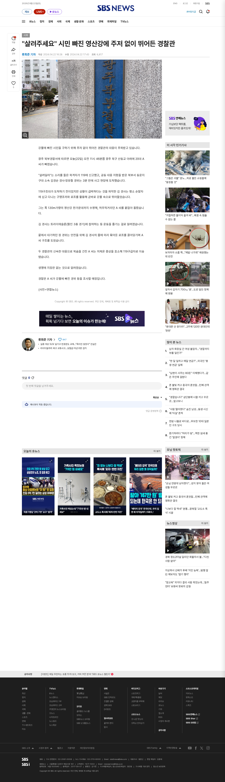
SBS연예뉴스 (191, 714)
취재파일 (111, 21)
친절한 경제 (108, 701)
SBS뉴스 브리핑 (83, 719)
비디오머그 (135, 688)
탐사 (106, 727)
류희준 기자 (45, 339)
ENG (175, 3)
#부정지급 (191, 11)
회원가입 (196, 3)
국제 (67, 21)
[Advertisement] (91, 430)
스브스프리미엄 (192, 688)
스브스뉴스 (135, 713)
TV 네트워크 (27, 725)
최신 (24, 693)
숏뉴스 (161, 705)
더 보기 (156, 450)
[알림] (208, 11)
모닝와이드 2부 (55, 705)
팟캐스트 (189, 697)
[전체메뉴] (23, 21)
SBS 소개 (28, 748)
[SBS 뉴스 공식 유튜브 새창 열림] (189, 748)
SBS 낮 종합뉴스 (83, 723)
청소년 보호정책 (159, 766)
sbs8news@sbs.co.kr (118, 759)
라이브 (161, 701)
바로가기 (162, 688)
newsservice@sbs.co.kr (113, 764)
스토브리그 (135, 705)
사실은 (106, 693)
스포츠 (91, 21)
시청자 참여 (45, 748)
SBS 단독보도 (109, 697)
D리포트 (107, 709)
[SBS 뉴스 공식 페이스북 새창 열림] (195, 748)
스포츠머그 (135, 693)
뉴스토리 (52, 721)
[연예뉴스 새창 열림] (187, 123)
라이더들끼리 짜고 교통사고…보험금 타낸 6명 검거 (63, 348)
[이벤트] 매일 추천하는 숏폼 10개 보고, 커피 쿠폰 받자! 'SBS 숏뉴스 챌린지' (75, 673)
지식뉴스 (189, 693)
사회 (59, 21)
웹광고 (60, 748)
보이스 (79, 715)
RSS (160, 717)
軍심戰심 (80, 693)
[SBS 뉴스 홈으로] (116, 8)
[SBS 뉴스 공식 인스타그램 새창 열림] (208, 748)
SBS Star (190, 718)
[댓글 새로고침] (33, 378)
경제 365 (108, 705)
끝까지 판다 (108, 723)
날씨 (160, 693)
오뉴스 (52, 713)
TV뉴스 (124, 21)
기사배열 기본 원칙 (143, 766)
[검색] (200, 11)
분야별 (24, 688)
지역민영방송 (173, 748)
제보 (160, 697)
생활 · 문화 (26, 713)
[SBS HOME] (207, 3)
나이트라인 (53, 717)
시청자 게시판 (164, 721)
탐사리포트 (108, 717)
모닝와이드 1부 (55, 701)
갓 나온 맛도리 (137, 719)
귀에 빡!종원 (136, 697)
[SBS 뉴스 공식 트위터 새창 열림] (201, 748)
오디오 (79, 706)
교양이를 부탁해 (137, 701)
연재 (106, 688)
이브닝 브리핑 (82, 697)
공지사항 (162, 730)
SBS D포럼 (191, 722)
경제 (50, 21)
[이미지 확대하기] (25, 135)
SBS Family (154, 748)
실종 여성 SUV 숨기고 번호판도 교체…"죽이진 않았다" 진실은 (68, 344)
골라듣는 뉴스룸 (83, 711)
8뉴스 (32, 21)
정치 (42, 21)
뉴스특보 (52, 725)
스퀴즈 (188, 705)
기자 (160, 709)
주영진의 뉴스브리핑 (57, 709)
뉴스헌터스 (53, 697)
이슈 (24, 729)
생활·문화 (79, 21)
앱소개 (161, 713)
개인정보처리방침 (87, 748)
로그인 (185, 3)
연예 (101, 21)
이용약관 (71, 748)
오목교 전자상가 (137, 723)
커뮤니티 (189, 701)
